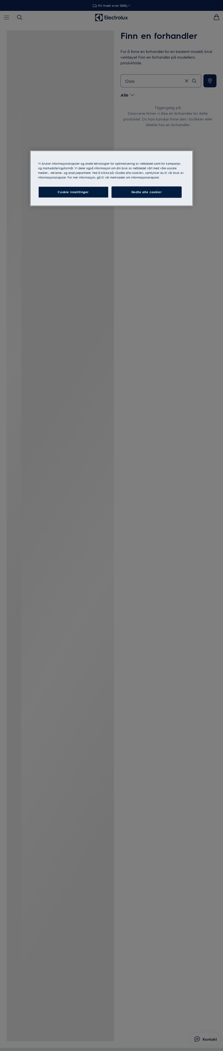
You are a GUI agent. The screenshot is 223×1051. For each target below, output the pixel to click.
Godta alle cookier (146, 192)
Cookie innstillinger (73, 192)
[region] (111, 178)
